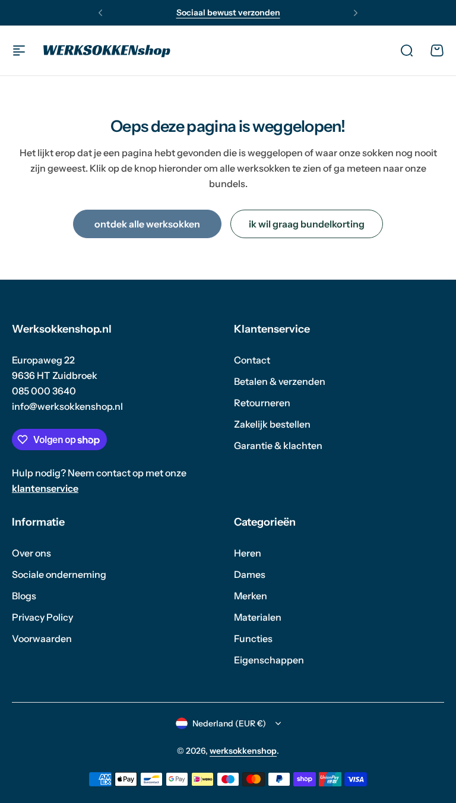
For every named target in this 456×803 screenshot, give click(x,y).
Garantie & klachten (278, 445)
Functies (253, 638)
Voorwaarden (42, 638)
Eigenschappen (269, 660)
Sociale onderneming (59, 574)
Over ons (31, 553)
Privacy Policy (42, 617)
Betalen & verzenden (279, 381)
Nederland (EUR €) (229, 723)
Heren (247, 553)
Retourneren (262, 403)
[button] (100, 13)
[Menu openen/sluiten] (19, 50)
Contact (252, 360)
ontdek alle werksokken (147, 224)
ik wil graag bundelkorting (307, 224)
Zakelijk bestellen (272, 424)
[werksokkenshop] (107, 50)
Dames (249, 574)
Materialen (257, 617)
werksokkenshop (243, 750)
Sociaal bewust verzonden (228, 12)
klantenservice (45, 488)
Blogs (24, 596)
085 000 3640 (44, 391)
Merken (250, 596)
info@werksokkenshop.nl (67, 406)
